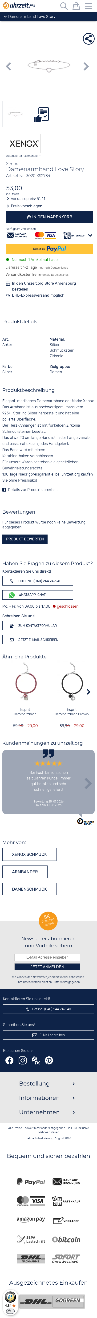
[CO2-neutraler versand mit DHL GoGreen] (52, 1301)
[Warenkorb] (76, 7)
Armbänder (25, 871)
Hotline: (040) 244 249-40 (39, 581)
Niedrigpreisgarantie (35, 474)
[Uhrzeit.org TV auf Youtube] (35, 1060)
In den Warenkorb (51, 217)
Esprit (25, 709)
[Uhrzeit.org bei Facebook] (9, 1060)
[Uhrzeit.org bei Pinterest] (49, 1060)
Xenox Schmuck (29, 854)
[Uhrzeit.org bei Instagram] (22, 1060)
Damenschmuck (29, 889)
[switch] (10, 1311)
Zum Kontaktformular (37, 626)
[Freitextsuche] (64, 7)
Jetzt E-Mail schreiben (38, 640)
